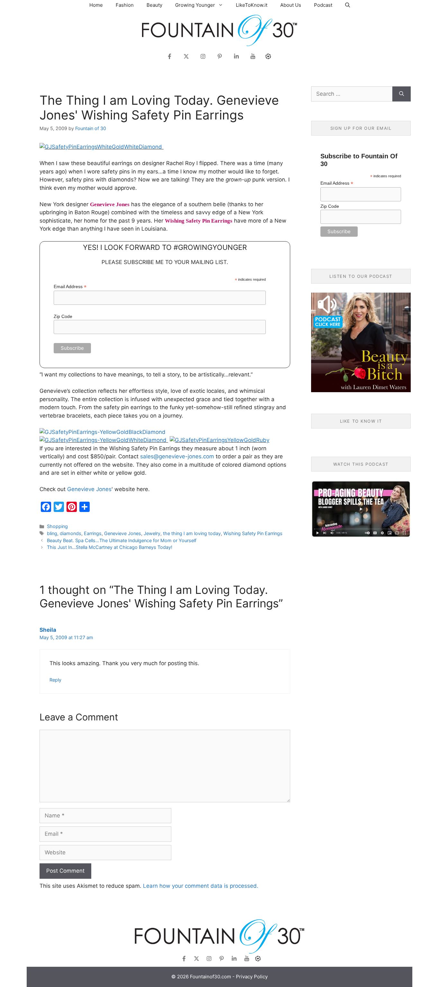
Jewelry (152, 533)
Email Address (70, 287)
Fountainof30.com (210, 977)
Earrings (93, 533)
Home (96, 5)
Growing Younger (195, 5)
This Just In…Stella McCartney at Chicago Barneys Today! (109, 547)
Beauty (154, 5)
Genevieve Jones (89, 489)
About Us (290, 5)
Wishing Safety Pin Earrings (252, 533)
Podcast (323, 5)
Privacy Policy (252, 977)
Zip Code (63, 316)
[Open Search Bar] (347, 5)
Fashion (125, 5)
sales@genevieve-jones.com (177, 456)
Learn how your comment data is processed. (200, 886)
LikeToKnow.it (251, 5)
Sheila (48, 630)
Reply (55, 680)
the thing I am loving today (192, 533)
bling (52, 533)
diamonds (70, 533)
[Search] (401, 94)
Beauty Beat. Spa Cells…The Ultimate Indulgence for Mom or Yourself (121, 540)
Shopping (57, 526)
